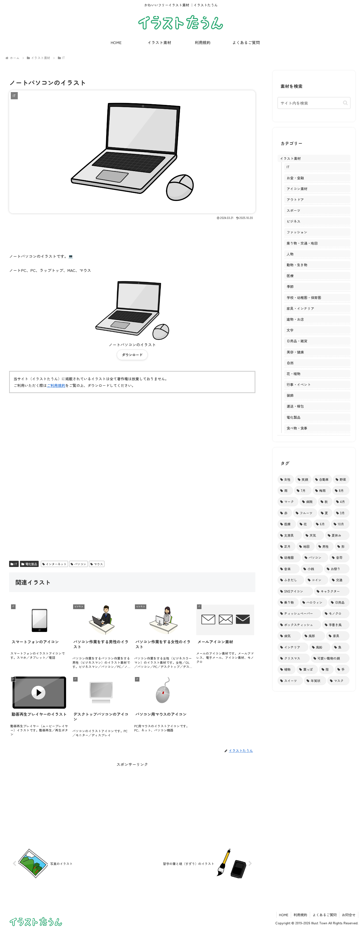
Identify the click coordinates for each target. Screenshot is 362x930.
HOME (283, 914)
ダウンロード (132, 354)
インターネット (56, 564)
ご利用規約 (56, 385)
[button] (345, 103)
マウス (98, 564)
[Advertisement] (132, 234)
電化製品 (31, 564)
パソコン (80, 564)
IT (16, 564)
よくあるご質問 (325, 914)
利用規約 (300, 914)
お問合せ (349, 914)
